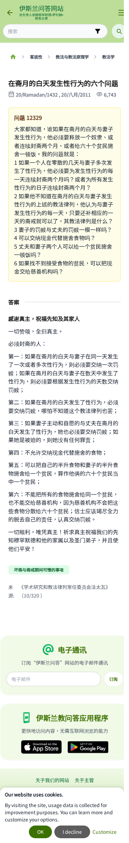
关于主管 (84, 780)
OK (40, 831)
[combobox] (50, 31)
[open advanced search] (98, 31)
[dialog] (62, 815)
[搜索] (119, 31)
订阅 (113, 679)
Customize (105, 831)
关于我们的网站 (52, 780)
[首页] (13, 57)
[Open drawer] (121, 12)
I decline (72, 831)
